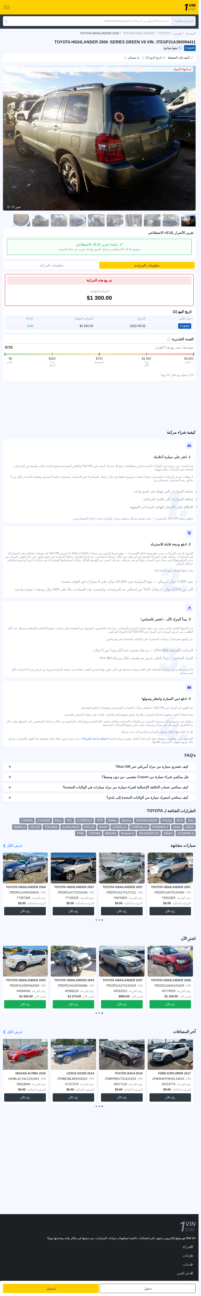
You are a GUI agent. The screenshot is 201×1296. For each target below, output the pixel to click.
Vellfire (112, 820)
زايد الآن (170, 911)
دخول (148, 1288)
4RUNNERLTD (149, 833)
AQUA (189, 827)
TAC (69, 820)
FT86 (80, 833)
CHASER (44, 820)
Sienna (126, 820)
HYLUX (89, 827)
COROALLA (139, 827)
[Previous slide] (9, 134)
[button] (183, 21)
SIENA (168, 833)
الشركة (188, 1247)
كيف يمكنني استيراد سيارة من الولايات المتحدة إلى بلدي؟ (147, 797)
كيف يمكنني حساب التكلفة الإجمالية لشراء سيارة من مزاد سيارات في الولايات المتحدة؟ (125, 787)
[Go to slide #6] (96, 220)
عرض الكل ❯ (13, 845)
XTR (100, 820)
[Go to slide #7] (77, 220)
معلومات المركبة (51, 265)
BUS (180, 820)
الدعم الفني (185, 1273)
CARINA (27, 820)
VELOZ (35, 827)
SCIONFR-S (185, 833)
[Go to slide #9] (40, 220)
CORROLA (84, 820)
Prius (58, 820)
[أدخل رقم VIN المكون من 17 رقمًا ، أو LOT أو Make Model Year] (6, 21)
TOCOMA (51, 827)
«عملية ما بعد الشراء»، (95, 738)
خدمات (188, 1264)
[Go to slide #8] (59, 220)
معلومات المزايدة (147, 265)
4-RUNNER (160, 827)
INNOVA (110, 833)
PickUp (167, 820)
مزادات (188, 1256)
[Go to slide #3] (152, 220)
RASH (103, 827)
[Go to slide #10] (21, 220)
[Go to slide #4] (133, 220)
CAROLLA (119, 827)
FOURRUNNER (146, 820)
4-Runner (127, 833)
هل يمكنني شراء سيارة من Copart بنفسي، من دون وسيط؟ (145, 777)
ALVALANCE (70, 827)
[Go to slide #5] (115, 220)
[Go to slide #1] (189, 220)
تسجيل (51, 1288)
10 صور (16, 207)
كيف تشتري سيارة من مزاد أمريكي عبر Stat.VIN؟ (151, 766)
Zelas (176, 827)
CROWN (94, 833)
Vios (191, 820)
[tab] (102, 920)
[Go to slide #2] (171, 220)
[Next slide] (188, 134)
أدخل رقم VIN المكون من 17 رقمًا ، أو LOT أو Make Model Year (136, 21)
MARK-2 (19, 827)
